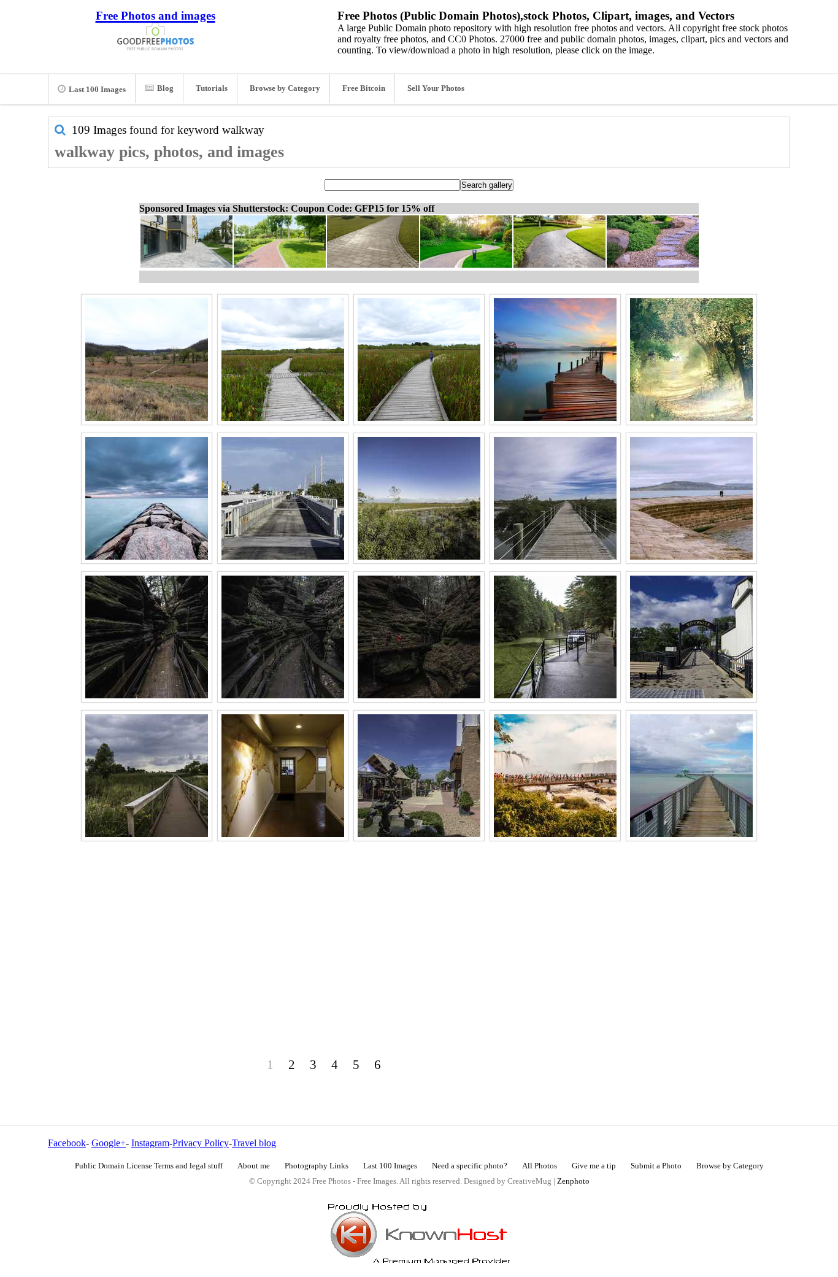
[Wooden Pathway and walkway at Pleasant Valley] (146, 359)
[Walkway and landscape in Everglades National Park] (419, 498)
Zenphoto (573, 1181)
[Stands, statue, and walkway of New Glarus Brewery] (419, 775)
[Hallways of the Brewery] (282, 775)
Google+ (108, 1143)
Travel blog (254, 1143)
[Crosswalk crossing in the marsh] (282, 359)
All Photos (539, 1166)
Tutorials (212, 88)
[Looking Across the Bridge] (282, 498)
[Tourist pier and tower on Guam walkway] (691, 775)
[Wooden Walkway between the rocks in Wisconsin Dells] (146, 637)
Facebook (67, 1143)
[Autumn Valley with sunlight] (691, 359)
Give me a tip (594, 1166)
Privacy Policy (200, 1143)
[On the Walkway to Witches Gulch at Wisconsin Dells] (419, 637)
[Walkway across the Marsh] (419, 359)
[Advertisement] (419, 931)
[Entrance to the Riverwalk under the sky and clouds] (691, 637)
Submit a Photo (656, 1166)
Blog (165, 88)
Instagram (150, 1143)
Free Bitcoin (363, 88)
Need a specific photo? (469, 1166)
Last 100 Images (97, 89)
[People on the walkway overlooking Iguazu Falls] (555, 775)
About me (253, 1166)
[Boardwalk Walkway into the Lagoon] (555, 498)
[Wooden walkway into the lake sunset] (555, 359)
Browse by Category (285, 88)
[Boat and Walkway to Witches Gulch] (555, 637)
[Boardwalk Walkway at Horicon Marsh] (146, 775)
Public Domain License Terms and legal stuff (149, 1166)
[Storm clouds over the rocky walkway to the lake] (146, 498)
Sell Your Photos (435, 88)
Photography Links (316, 1166)
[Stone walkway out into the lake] (691, 498)
